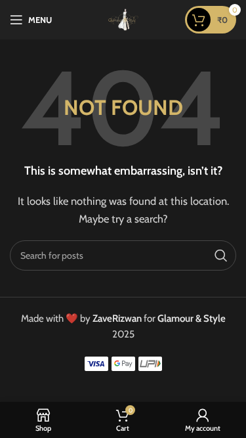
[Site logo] (123, 19)
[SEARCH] (221, 255)
